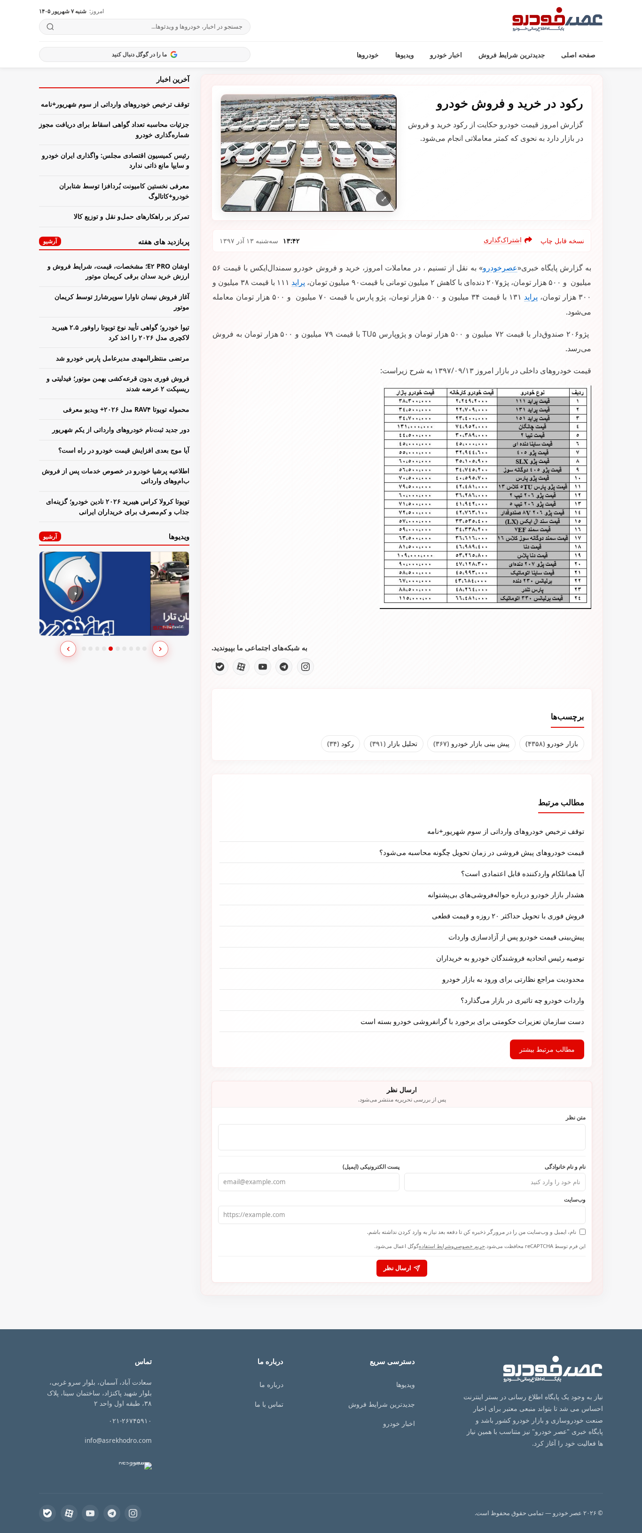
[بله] (219, 666)
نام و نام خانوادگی (565, 1166)
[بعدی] (160, 649)
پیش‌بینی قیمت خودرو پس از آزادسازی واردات (516, 936)
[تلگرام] (283, 666)
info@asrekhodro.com (118, 1440)
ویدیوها (404, 54)
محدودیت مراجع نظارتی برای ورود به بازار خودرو (513, 979)
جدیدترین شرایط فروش (511, 54)
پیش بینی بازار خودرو (471, 743)
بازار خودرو (551, 743)
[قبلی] (68, 649)
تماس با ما (269, 1404)
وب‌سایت (575, 1199)
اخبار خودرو (446, 54)
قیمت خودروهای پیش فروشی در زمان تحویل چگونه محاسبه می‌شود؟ (481, 852)
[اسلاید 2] (90, 649)
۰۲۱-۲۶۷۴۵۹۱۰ (130, 1420)
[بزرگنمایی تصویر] (308, 153)
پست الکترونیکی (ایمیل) (371, 1166)
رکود (340, 743)
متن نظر (576, 1117)
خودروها (368, 54)
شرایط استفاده (435, 1245)
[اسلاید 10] (144, 649)
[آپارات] (241, 666)
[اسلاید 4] (104, 649)
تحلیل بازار (393, 743)
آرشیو (50, 241)
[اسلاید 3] (97, 649)
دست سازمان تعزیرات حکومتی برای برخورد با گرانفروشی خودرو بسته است (472, 1021)
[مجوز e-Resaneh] (125, 1466)
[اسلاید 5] (111, 649)
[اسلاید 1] (84, 649)
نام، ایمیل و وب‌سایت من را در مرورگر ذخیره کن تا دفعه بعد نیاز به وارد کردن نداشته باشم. (471, 1231)
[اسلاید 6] (118, 649)
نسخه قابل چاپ (562, 240)
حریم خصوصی (469, 1245)
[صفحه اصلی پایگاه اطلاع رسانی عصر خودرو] (557, 21)
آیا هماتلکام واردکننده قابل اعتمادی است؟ (522, 873)
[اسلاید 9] (138, 649)
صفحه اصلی (578, 54)
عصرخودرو (500, 267)
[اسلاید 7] (124, 649)
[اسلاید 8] (131, 649)
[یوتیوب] (262, 666)
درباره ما (271, 1384)
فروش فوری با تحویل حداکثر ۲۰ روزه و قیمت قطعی (508, 915)
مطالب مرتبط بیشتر (547, 1049)
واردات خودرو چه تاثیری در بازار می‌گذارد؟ (522, 1000)
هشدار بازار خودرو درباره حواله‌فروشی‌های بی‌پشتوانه (506, 894)
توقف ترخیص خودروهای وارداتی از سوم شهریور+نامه (505, 831)
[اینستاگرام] (305, 666)
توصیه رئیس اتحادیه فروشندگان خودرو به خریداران (510, 958)
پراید (298, 282)
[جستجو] (50, 26)
